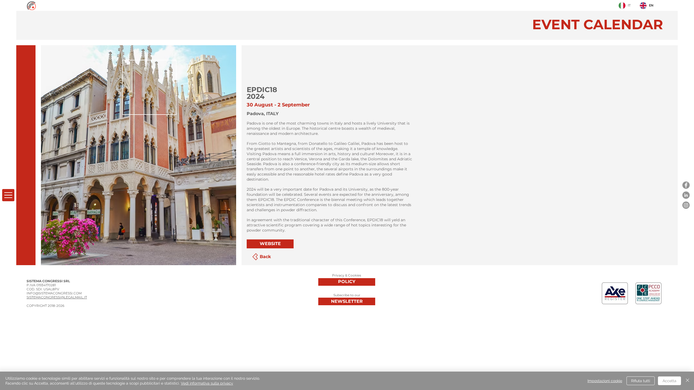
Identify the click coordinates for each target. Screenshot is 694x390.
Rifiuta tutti (640, 381)
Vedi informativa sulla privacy (207, 383)
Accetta (669, 381)
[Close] (687, 381)
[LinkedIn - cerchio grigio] (686, 195)
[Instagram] (686, 205)
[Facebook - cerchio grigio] (686, 185)
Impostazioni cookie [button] (604, 381)
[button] (8, 195)
